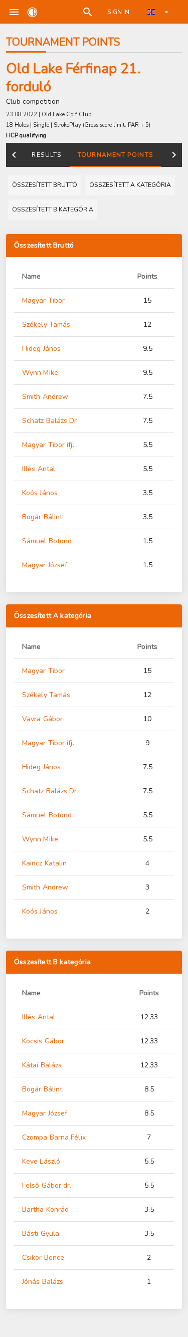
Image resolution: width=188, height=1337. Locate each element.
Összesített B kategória (52, 962)
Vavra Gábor (42, 719)
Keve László (41, 1161)
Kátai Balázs (42, 1065)
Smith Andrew (45, 396)
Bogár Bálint (42, 517)
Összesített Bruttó (44, 245)
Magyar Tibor (43, 300)
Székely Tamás (46, 324)
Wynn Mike (40, 372)
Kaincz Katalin (44, 863)
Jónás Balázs (42, 1281)
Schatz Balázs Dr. (50, 420)
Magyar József (44, 565)
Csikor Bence (43, 1257)
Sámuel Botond (47, 541)
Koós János (40, 493)
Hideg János (41, 348)
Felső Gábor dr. (47, 1185)
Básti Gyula (40, 1233)
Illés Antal (38, 469)
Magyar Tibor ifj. (48, 445)
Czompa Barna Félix (54, 1137)
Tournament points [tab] (115, 155)
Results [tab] (47, 155)
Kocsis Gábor (43, 1041)
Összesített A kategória (52, 615)
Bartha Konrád (45, 1209)
